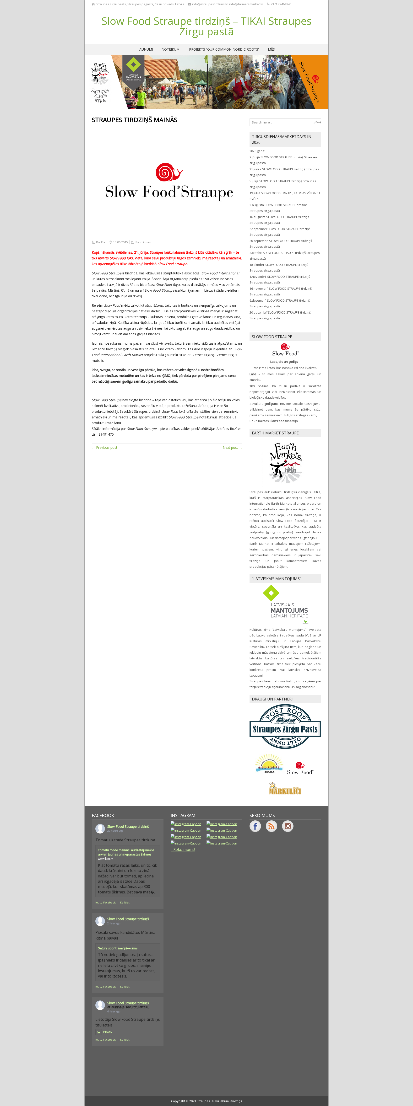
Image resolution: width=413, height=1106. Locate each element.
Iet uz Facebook (105, 902)
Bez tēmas (143, 242)
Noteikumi (171, 49)
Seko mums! (184, 849)
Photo (107, 1032)
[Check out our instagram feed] (287, 826)
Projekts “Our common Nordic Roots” (224, 49)
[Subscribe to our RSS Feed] (271, 826)
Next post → (232, 447)
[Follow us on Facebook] (255, 826)
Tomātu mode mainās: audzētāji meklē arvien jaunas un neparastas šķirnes (126, 852)
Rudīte (100, 242)
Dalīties (125, 902)
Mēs (271, 49)
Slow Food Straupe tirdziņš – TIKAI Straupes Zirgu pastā (206, 26)
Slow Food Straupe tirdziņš (128, 826)
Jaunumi (145, 49)
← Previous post (104, 447)
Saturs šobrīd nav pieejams (118, 948)
